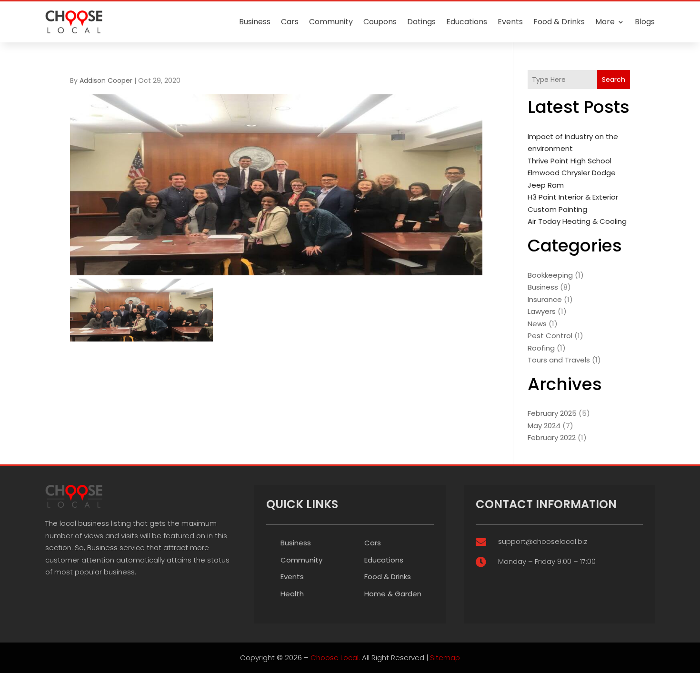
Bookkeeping (550, 275)
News (537, 324)
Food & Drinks (559, 21)
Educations (466, 21)
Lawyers (542, 311)
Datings (421, 21)
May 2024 (544, 426)
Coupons (380, 21)
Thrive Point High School (569, 161)
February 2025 (552, 413)
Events (510, 21)
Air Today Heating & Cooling (577, 221)
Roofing (541, 348)
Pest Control (550, 336)
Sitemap (445, 658)
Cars (290, 21)
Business (254, 21)
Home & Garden (392, 594)
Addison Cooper (106, 80)
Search (613, 79)
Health (292, 594)
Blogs (645, 21)
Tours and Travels (559, 360)
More (605, 21)
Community (331, 21)
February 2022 (552, 437)
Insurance (545, 299)
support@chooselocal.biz (542, 541)
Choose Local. (335, 658)
